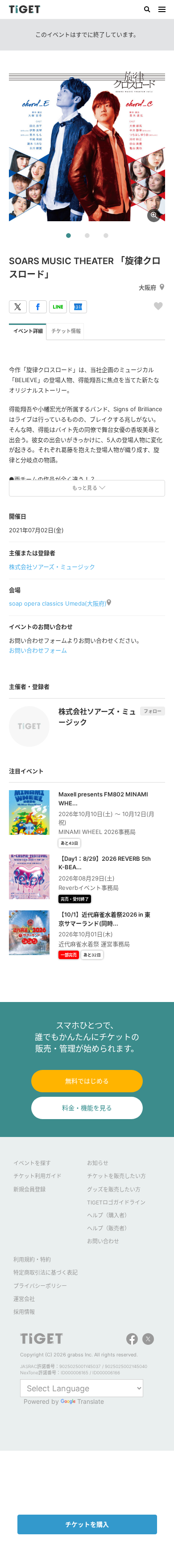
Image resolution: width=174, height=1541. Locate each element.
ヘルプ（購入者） (108, 1215)
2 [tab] (87, 236)
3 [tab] (105, 236)
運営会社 (24, 1299)
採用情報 (24, 1312)
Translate (90, 1401)
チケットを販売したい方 (116, 1176)
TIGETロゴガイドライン (116, 1202)
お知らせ (97, 1163)
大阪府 (147, 287)
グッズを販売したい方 (114, 1189)
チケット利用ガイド (37, 1176)
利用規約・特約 (32, 1259)
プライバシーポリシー (40, 1286)
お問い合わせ (103, 1241)
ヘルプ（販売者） (108, 1228)
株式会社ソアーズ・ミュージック (52, 566)
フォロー (153, 711)
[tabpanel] (87, 143)
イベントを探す (32, 1163)
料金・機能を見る (87, 1108)
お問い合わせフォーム (38, 650)
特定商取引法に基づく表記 (45, 1272)
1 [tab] (68, 236)
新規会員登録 (29, 1189)
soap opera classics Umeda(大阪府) (58, 603)
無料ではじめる (87, 1081)
